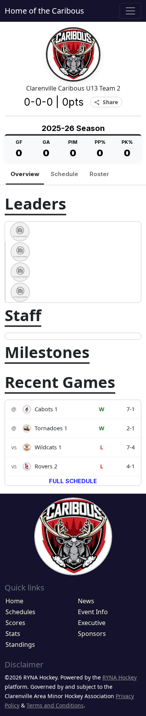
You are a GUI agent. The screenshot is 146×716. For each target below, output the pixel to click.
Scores (15, 622)
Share (106, 102)
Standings (20, 644)
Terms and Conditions (55, 705)
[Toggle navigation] (130, 11)
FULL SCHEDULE (73, 481)
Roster (99, 174)
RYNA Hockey (119, 677)
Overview (25, 174)
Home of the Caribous (44, 10)
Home (14, 601)
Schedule (64, 174)
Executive (92, 622)
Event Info (93, 612)
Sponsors (92, 633)
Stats (12, 633)
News (86, 601)
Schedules (20, 612)
